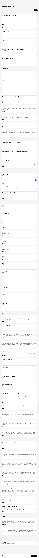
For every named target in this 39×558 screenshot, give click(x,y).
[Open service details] (36, 21)
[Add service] (36, 28)
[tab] (5, 10)
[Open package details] (36, 55)
